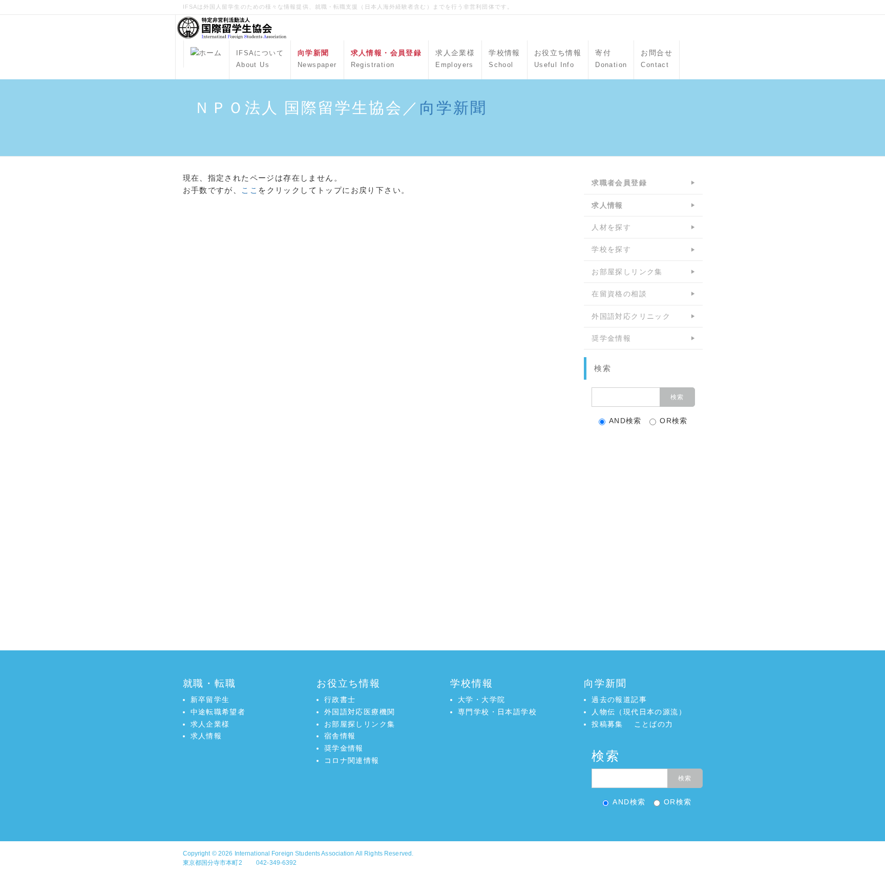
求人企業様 (455, 59)
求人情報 (206, 736)
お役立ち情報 (557, 59)
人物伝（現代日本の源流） (639, 712)
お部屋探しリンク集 (627, 272)
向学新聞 (453, 107)
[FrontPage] (206, 54)
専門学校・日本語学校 (497, 712)
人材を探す (611, 227)
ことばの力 (653, 724)
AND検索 (625, 421)
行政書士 (340, 699)
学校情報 (504, 59)
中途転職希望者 (218, 712)
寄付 (611, 59)
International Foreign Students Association (294, 853)
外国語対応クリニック (631, 316)
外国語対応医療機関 (359, 712)
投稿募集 (607, 724)
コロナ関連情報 (352, 760)
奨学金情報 (611, 338)
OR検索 (674, 421)
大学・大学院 (481, 699)
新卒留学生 (210, 699)
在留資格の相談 (619, 294)
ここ (249, 190)
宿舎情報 (340, 736)
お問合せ (656, 59)
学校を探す (611, 249)
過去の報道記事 (619, 699)
